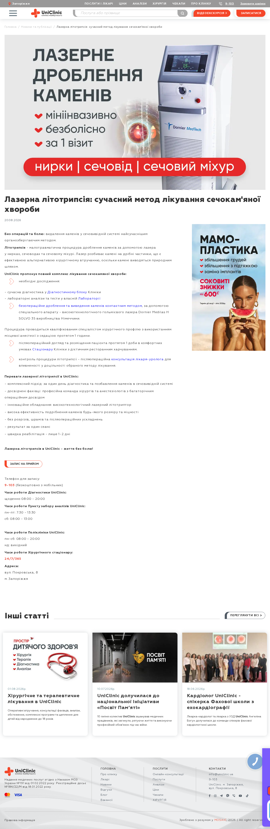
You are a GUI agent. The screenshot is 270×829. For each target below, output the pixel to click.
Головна (11, 27)
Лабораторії (89, 298)
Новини (106, 784)
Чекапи (178, 3)
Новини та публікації (36, 27)
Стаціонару (42, 349)
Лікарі (105, 779)
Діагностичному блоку (67, 292)
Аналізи (140, 3)
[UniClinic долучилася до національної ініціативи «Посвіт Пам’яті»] (135, 658)
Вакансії (107, 800)
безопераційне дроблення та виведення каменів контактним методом (80, 306)
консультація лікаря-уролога (137, 359)
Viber (247, 790)
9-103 (229, 3)
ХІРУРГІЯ (159, 3)
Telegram (219, 790)
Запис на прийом (24, 464)
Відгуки (106, 789)
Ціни (123, 3)
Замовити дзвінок (252, 3)
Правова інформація (20, 820)
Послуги (159, 779)
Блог (104, 795)
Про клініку (109, 774)
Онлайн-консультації (168, 774)
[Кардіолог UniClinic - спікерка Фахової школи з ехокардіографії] (224, 658)
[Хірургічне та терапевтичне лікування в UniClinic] (45, 658)
